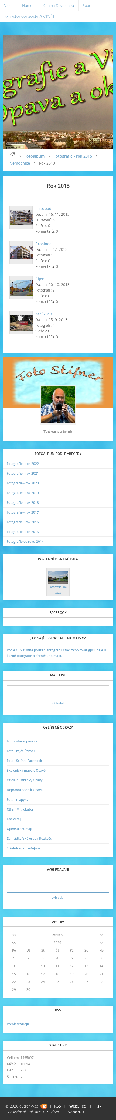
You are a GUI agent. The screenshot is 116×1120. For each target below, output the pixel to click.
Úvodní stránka (12, 155)
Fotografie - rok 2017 (23, 512)
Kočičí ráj (14, 819)
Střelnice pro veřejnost (24, 848)
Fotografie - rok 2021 (23, 473)
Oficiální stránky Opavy (24, 780)
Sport (87, 5)
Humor (28, 5)
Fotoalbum (35, 156)
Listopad (43, 208)
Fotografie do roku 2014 (25, 541)
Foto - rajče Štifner (21, 751)
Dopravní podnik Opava (25, 790)
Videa (8, 5)
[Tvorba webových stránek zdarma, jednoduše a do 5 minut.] (43, 1106)
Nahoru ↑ (75, 1111)
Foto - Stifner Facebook (24, 760)
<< (14, 934)
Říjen (40, 278)
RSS (57, 1106)
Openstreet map (19, 828)
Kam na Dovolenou (58, 5)
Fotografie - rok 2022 (23, 463)
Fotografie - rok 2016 (23, 522)
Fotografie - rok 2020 (23, 483)
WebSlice (77, 1106)
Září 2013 (43, 313)
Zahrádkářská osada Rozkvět (29, 838)
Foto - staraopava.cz (22, 741)
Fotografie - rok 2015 (73, 156)
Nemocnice (19, 163)
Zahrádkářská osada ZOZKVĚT (29, 16)
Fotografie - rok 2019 (23, 493)
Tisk (97, 1106)
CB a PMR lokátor (20, 809)
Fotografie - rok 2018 (23, 502)
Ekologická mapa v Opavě (26, 770)
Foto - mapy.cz (18, 799)
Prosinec (43, 243)
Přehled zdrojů (18, 1024)
